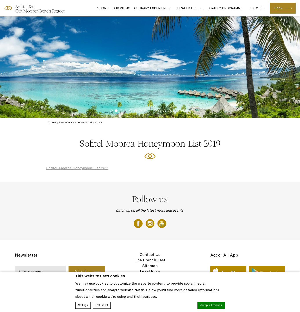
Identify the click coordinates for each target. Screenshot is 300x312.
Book (278, 8)
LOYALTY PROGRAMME (225, 8)
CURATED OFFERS (189, 8)
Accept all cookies (211, 305)
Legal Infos (150, 271)
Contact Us (150, 254)
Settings (83, 305)
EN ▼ (254, 8)
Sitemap (150, 265)
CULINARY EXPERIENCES (153, 8)
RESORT (102, 8)
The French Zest (150, 259)
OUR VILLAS (121, 8)
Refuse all (102, 305)
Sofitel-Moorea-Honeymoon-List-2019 (77, 168)
